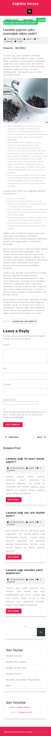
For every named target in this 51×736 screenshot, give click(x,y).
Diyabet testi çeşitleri (16, 662)
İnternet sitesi (9, 400)
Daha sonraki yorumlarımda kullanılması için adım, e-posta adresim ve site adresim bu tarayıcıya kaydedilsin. (24, 414)
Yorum (7, 345)
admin (29, 39)
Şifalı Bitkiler (28, 20)
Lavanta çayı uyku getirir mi (24, 321)
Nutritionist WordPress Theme (18, 732)
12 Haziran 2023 (14, 39)
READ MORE (15, 500)
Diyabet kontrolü (14, 656)
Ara (25, 626)
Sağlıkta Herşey (25, 3)
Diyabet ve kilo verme (16, 668)
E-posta (7, 384)
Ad (5, 369)
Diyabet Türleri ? (14, 674)
